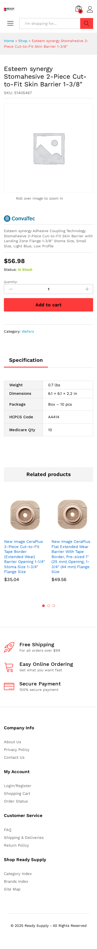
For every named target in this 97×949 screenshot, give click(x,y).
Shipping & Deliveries (24, 837)
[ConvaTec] (19, 218)
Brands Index (16, 881)
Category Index (18, 873)
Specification (26, 360)
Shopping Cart (17, 793)
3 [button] (54, 605)
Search (86, 23)
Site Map (12, 889)
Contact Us (14, 757)
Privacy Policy (16, 749)
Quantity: (11, 281)
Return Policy (16, 845)
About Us (12, 742)
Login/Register (17, 785)
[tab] (26, 362)
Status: (10, 269)
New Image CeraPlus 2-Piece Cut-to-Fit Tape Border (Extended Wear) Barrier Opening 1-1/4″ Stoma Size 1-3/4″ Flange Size (24, 556)
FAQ (7, 830)
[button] (19, 533)
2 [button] (48, 605)
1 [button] (43, 605)
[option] (25, 545)
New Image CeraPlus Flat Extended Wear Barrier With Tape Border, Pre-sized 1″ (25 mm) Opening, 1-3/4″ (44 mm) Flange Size (70, 556)
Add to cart (48, 304)
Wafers (28, 331)
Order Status (16, 801)
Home (9, 41)
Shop (22, 41)
